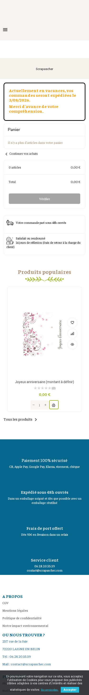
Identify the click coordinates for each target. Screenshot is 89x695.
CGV (5, 603)
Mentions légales (15, 610)
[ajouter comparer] (72, 333)
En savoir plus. (49, 689)
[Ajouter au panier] (54, 404)
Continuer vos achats (21, 153)
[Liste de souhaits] (72, 322)
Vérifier (44, 199)
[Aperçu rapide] (72, 344)
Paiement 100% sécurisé (44, 460)
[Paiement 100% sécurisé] (45, 448)
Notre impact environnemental (25, 625)
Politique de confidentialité (22, 618)
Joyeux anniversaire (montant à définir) (44, 382)
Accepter (69, 689)
